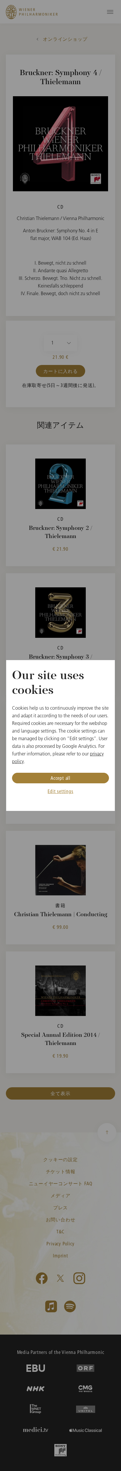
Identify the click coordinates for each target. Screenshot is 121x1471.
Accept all (60, 778)
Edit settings (60, 791)
